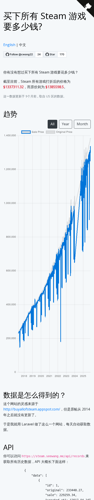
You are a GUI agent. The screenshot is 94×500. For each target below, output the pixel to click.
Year (65, 124)
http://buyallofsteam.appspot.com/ (31, 409)
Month (82, 124)
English (9, 44)
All (52, 124)
